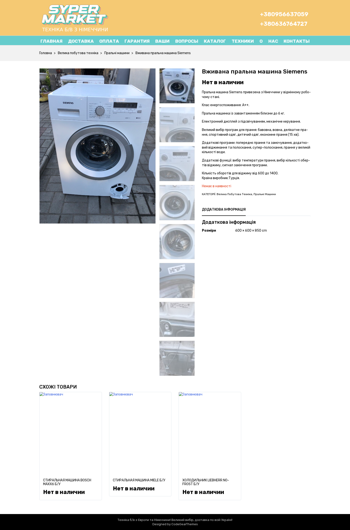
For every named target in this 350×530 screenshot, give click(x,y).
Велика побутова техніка (78, 53)
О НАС (266, 41)
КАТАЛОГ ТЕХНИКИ (229, 41)
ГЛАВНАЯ (51, 41)
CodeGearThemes (184, 524)
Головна (45, 53)
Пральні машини (117, 53)
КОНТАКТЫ (297, 41)
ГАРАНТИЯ (137, 41)
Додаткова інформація (224, 210)
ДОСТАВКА (81, 41)
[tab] (224, 209)
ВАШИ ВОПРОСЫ (176, 41)
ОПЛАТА (109, 41)
